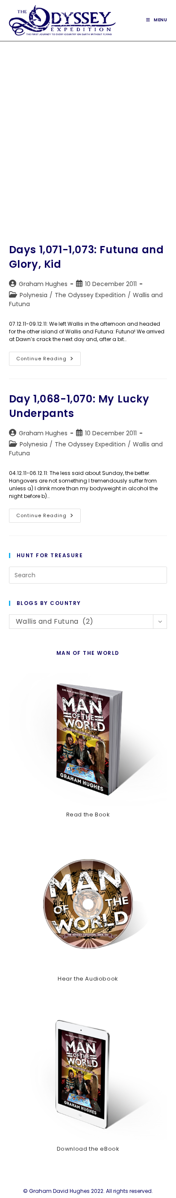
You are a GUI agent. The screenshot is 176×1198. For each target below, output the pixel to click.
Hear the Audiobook (88, 979)
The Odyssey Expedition (90, 295)
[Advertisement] (88, 133)
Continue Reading (48, 360)
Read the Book (88, 814)
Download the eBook (88, 1149)
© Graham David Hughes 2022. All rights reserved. (88, 1191)
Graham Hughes (43, 284)
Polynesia (33, 295)
